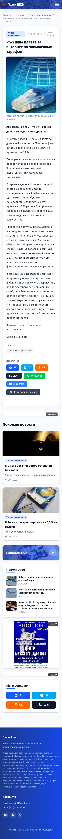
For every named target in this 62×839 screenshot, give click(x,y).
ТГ (29, 367)
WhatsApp (37, 375)
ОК (44, 367)
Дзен (16, 375)
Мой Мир (18, 383)
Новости (20, 15)
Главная (7, 15)
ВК (15, 367)
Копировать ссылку (25, 392)
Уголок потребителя (40, 15)
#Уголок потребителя (19, 350)
